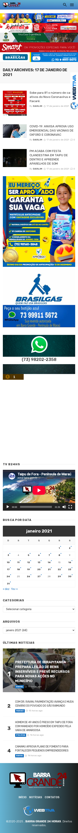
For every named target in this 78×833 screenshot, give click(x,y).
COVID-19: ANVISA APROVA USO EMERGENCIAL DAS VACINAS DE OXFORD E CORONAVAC (51, 130)
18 (18, 569)
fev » (14, 589)
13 (39, 562)
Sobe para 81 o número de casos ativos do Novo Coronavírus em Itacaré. (52, 97)
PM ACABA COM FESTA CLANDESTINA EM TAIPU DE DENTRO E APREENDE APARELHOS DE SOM (49, 157)
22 (59, 569)
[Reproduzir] (8, 507)
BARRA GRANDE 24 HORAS (43, 821)
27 (39, 576)
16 (69, 562)
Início (23, 797)
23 (69, 569)
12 (28, 562)
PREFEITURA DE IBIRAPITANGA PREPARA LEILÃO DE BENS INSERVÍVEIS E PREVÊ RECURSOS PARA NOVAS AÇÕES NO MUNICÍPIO (42, 671)
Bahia (19, 687)
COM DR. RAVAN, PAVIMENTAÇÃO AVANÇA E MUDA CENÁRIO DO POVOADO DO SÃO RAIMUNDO (44, 703)
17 (8, 569)
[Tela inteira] (70, 507)
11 (18, 562)
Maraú (20, 711)
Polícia (20, 735)
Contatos (52, 797)
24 (8, 576)
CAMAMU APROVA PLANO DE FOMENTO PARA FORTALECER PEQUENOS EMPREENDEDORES (42, 748)
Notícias (35, 797)
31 (8, 583)
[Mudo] (64, 507)
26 (28, 576)
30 (69, 576)
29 (59, 576)
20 (39, 569)
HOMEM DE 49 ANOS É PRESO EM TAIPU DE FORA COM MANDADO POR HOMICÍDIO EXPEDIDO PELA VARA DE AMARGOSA (44, 726)
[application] (39, 490)
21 (49, 569)
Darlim (37, 106)
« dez (6, 589)
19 (28, 569)
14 (49, 562)
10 (8, 562)
